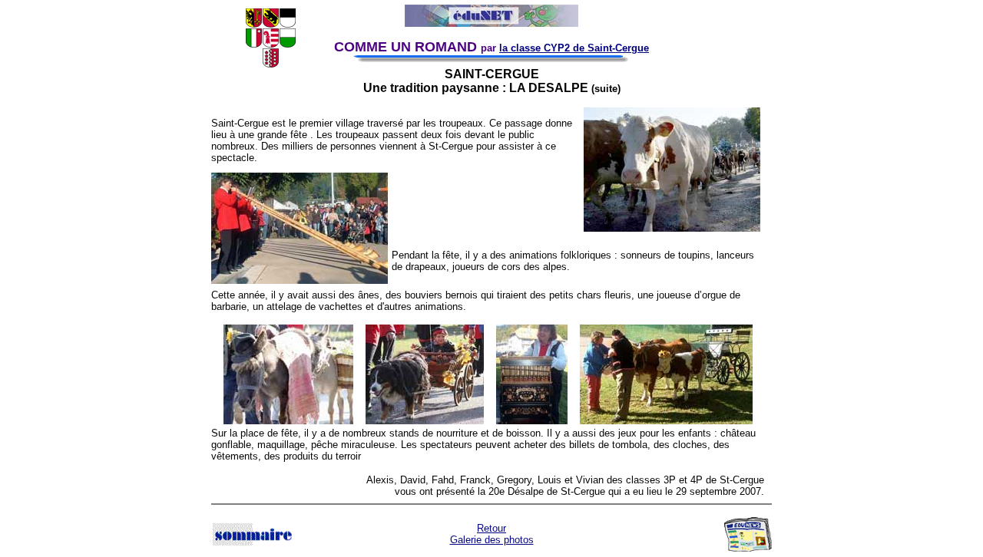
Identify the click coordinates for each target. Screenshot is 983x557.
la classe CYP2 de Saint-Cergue (574, 48)
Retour (491, 528)
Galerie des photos (492, 539)
